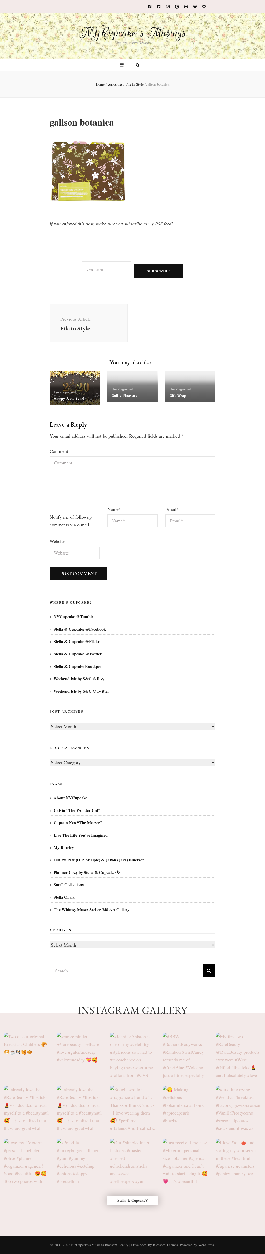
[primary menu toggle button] (122, 65)
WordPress (206, 1244)
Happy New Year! (69, 398)
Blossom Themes (165, 1244)
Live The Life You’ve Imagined (81, 835)
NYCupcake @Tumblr (73, 616)
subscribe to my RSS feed (147, 223)
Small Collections (69, 885)
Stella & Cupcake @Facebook (80, 629)
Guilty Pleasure (124, 395)
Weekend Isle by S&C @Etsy (79, 679)
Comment (59, 451)
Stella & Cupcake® (132, 1200)
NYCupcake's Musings (132, 33)
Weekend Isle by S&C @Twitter (81, 691)
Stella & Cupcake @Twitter (78, 654)
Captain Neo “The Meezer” (78, 822)
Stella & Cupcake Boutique (77, 666)
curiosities (115, 84)
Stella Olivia (64, 897)
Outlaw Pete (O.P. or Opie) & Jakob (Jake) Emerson (99, 860)
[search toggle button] (138, 65)
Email (172, 509)
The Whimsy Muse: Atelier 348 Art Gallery (91, 909)
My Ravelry (64, 847)
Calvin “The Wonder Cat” (77, 810)
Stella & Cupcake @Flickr (77, 641)
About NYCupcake (70, 798)
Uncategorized (65, 392)
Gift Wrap (177, 395)
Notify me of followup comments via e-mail (71, 521)
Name (114, 509)
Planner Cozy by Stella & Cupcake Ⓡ (87, 872)
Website (57, 541)
